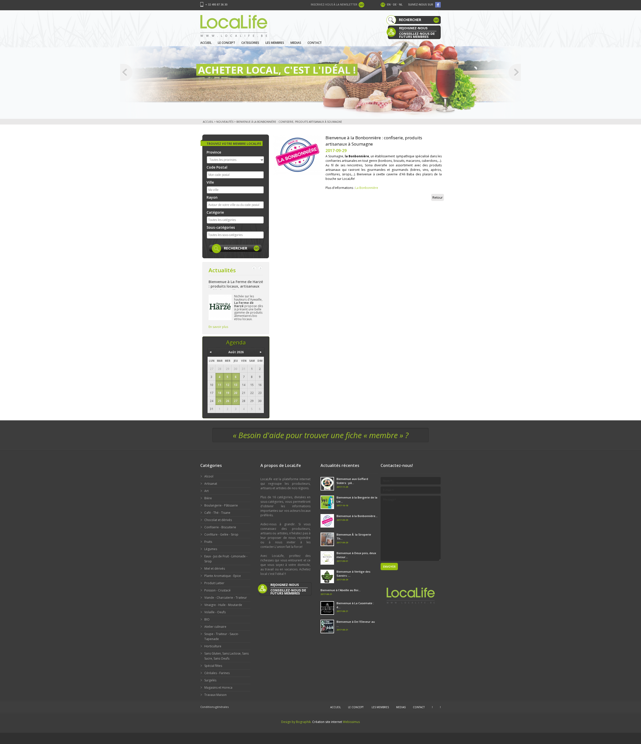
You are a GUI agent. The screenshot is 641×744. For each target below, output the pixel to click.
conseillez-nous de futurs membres (417, 34)
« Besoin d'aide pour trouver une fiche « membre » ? (320, 435)
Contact (314, 43)
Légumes (210, 549)
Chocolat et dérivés (218, 520)
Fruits (208, 542)
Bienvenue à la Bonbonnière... (357, 516)
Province (214, 152)
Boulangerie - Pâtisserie (221, 505)
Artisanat (210, 483)
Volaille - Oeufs (215, 612)
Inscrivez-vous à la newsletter (334, 4)
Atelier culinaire (215, 627)
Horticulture (212, 646)
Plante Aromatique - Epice (222, 576)
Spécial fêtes (213, 666)
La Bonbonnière (366, 188)
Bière (208, 498)
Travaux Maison (215, 695)
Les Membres (274, 43)
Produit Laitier (214, 583)
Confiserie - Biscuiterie (220, 527)
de (395, 4)
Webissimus (351, 722)
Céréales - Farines (217, 673)
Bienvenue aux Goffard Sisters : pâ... (352, 481)
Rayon (212, 197)
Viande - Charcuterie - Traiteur (225, 597)
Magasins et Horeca (218, 687)
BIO (207, 619)
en (389, 4)
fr (383, 4)
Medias (295, 43)
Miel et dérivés (214, 568)
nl (401, 4)
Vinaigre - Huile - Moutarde (223, 605)
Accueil (206, 43)
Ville (210, 182)
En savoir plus (218, 327)
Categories (250, 43)
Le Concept (226, 43)
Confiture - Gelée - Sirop (221, 534)
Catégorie (215, 212)
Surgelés (210, 680)
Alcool (208, 476)
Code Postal (217, 167)
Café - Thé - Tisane (217, 513)
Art (206, 491)
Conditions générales (214, 707)
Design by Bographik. (296, 722)
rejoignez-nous (413, 28)
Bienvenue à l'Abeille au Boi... (340, 590)
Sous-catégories (221, 227)
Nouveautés (224, 121)
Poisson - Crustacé (217, 590)
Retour (437, 197)
